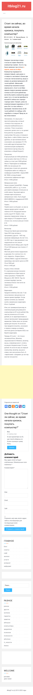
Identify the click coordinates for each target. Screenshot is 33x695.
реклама (7, 677)
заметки (7, 619)
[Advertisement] (16, 382)
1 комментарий (16, 39)
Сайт (5, 508)
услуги (6, 560)
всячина (7, 613)
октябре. (18, 69)
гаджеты (7, 616)
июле (12, 69)
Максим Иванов (20, 37)
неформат (7, 566)
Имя (5, 492)
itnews (6, 646)
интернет (7, 563)
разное (6, 606)
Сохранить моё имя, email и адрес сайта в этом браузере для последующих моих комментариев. (15, 521)
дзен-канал (7, 679)
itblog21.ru (16, 6)
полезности (8, 636)
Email (6, 500)
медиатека (8, 629)
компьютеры (9, 626)
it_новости (8, 642)
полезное (7, 632)
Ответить (11, 447)
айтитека (7, 639)
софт (5, 553)
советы (6, 550)
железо (6, 39)
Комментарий (9, 468)
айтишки (7, 623)
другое (6, 609)
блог (5, 546)
